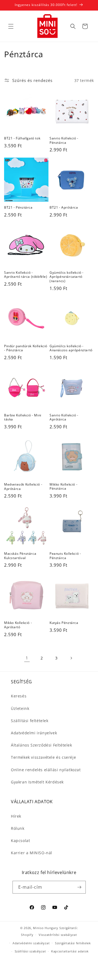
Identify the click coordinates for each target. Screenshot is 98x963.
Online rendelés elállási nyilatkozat (46, 769)
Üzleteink (20, 708)
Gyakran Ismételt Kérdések (37, 782)
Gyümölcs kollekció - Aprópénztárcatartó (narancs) (67, 276)
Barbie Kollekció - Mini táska (22, 417)
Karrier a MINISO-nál (31, 852)
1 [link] (27, 658)
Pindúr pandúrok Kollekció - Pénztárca (25, 348)
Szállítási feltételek (29, 720)
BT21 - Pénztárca (18, 207)
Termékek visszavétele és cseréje (43, 757)
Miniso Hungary (45, 928)
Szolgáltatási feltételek (73, 943)
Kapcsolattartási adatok (70, 951)
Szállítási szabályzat (30, 951)
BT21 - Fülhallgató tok (22, 138)
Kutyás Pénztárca (64, 623)
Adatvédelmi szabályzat (31, 943)
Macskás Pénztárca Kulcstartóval (20, 555)
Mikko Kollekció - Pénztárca (63, 486)
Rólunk (17, 828)
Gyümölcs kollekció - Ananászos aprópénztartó (71, 348)
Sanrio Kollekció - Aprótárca (64, 417)
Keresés (18, 696)
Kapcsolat (20, 840)
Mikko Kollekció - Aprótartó (18, 625)
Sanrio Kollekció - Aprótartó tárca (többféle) (25, 274)
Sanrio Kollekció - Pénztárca (64, 140)
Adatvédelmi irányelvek (34, 732)
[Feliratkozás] (79, 887)
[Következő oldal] (71, 658)
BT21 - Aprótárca (64, 207)
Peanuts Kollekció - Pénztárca (65, 555)
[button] (11, 26)
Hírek (16, 816)
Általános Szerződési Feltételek (41, 745)
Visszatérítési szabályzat (58, 935)
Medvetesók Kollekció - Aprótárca (23, 486)
